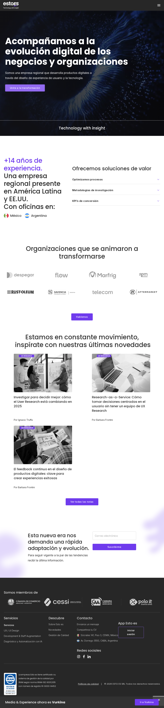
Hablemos (82, 316)
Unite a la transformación (25, 88)
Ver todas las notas (82, 501)
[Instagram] (78, 656)
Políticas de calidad (88, 683)
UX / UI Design (11, 630)
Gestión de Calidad (59, 635)
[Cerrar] (159, 700)
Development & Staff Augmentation (22, 636)
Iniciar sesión (131, 632)
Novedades (55, 629)
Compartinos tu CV (86, 629)
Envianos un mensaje (88, 624)
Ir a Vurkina (147, 702)
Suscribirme (114, 547)
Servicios (9, 625)
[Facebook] (84, 656)
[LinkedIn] (89, 656)
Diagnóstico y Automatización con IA (23, 641)
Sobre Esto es (56, 624)
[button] (116, 179)
